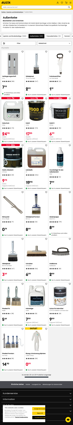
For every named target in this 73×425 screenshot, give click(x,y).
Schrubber (29, 265)
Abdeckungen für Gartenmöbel (52, 384)
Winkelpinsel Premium (33, 218)
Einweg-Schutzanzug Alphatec (36, 354)
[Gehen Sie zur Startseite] (6, 3)
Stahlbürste (53, 265)
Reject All (40, 413)
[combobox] (34, 7)
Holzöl (28, 124)
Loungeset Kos (36, 384)
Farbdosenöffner (55, 77)
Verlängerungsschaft (9, 77)
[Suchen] (69, 7)
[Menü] (70, 3)
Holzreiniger (29, 309)
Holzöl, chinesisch (7, 171)
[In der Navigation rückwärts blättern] (2, 35)
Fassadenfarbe (54, 36)
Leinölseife (29, 171)
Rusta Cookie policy (21, 417)
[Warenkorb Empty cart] (66, 3)
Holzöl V (51, 124)
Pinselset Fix (6, 309)
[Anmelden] (58, 3)
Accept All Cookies (40, 409)
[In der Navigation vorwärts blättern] (70, 35)
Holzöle (28, 384)
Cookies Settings (40, 417)
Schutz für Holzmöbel (58, 309)
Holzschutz (5, 124)
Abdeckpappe (54, 218)
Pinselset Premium (8, 354)
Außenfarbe (36, 36)
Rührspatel (5, 218)
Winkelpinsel (30, 77)
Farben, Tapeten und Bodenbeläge (12, 12)
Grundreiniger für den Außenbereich (56, 172)
